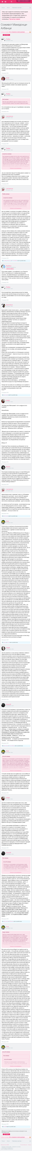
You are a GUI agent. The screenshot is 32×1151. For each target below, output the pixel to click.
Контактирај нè (23, 1144)
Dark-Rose (9, 305)
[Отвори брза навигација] (30, 7)
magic (8, 400)
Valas (5, 642)
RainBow (8, 266)
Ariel (7, 78)
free (7, 521)
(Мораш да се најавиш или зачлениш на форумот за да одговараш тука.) (14, 1132)
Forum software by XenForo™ (7, 1149)
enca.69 (8, 704)
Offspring (9, 260)
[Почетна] (2, 1)
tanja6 (8, 647)
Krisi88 (5, 1126)
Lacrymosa (9, 116)
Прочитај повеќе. (14, 19)
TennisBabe (14, 260)
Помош (29, 1144)
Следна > (7, 34)
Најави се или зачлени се (23, 0)
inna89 (5, 260)
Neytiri (8, 467)
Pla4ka (8, 39)
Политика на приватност (7, 1148)
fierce (8, 642)
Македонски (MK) (5, 1144)
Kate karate (6, 395)
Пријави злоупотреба (6, 1146)
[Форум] (5, 1)
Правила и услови (16, 1146)
